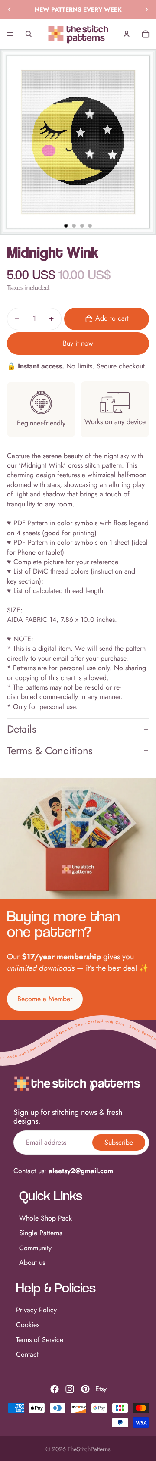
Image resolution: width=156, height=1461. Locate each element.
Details (21, 729)
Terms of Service (39, 1340)
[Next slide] (146, 9)
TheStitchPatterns (89, 1449)
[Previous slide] (9, 9)
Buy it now (78, 343)
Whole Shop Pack (45, 1218)
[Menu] (10, 34)
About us (32, 1262)
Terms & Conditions (50, 750)
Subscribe (118, 1142)
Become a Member (44, 999)
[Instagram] (70, 1389)
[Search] (28, 34)
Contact (27, 1354)
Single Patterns (40, 1233)
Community (35, 1248)
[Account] (126, 34)
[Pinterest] (85, 1389)
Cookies (27, 1325)
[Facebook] (54, 1389)
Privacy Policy (36, 1310)
